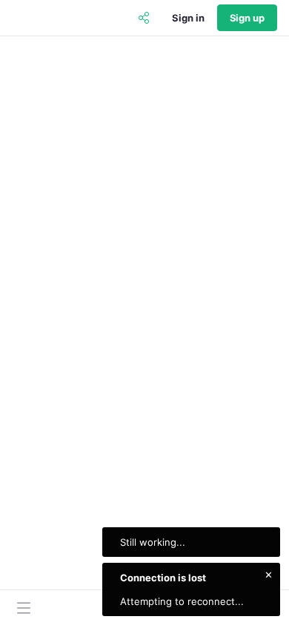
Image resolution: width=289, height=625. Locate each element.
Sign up (247, 18)
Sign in (188, 18)
